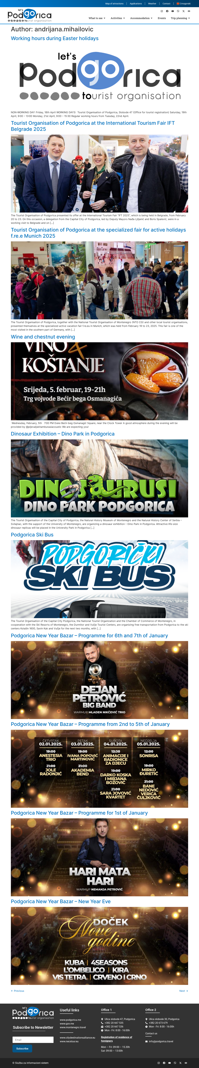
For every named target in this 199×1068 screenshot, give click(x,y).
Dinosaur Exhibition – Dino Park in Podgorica (63, 434)
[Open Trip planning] (189, 18)
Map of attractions (114, 3)
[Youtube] (172, 11)
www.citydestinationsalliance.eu (77, 1037)
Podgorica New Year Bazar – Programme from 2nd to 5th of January (90, 724)
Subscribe (22, 1048)
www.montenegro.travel (73, 1027)
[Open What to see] (104, 18)
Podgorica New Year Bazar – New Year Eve (61, 901)
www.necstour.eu (69, 1041)
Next (183, 990)
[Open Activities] (124, 18)
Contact (166, 3)
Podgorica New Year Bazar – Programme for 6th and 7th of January (89, 635)
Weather (152, 3)
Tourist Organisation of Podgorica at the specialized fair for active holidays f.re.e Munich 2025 (98, 233)
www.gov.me (67, 1023)
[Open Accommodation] (151, 18)
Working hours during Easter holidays (55, 38)
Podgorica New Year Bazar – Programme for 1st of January (79, 813)
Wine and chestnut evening (43, 337)
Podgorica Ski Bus (32, 535)
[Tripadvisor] (189, 11)
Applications (136, 3)
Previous (17, 990)
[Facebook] (167, 11)
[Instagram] (161, 11)
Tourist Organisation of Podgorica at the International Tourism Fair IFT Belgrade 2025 (93, 126)
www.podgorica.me (70, 1019)
